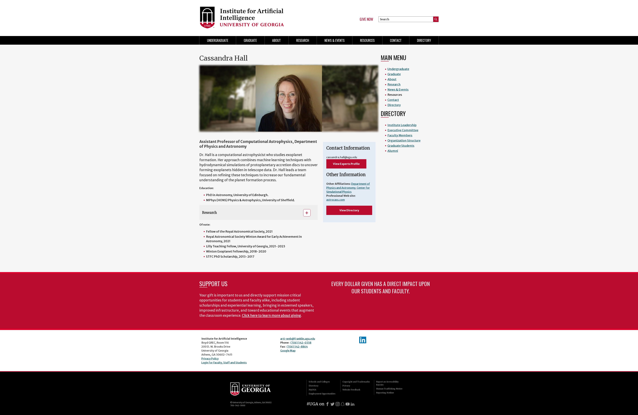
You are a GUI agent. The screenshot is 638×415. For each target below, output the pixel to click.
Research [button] (209, 212)
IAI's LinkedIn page (363, 340)
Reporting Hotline (385, 392)
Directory (424, 40)
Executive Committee (402, 130)
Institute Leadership (402, 125)
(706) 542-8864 (297, 346)
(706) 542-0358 (300, 342)
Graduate (250, 40)
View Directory (349, 210)
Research (302, 40)
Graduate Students (400, 146)
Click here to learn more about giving (271, 315)
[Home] (257, 16)
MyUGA (312, 389)
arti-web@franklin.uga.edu (297, 338)
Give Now (366, 19)
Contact (396, 40)
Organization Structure (404, 140)
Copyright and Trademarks (356, 381)
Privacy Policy (210, 358)
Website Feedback (351, 389)
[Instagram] (338, 404)
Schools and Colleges (319, 381)
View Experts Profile (346, 164)
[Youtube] (348, 404)
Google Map (288, 350)
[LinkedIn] (353, 404)
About (276, 40)
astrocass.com (335, 199)
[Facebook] (327, 404)
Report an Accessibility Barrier (387, 383)
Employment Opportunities (322, 393)
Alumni (392, 151)
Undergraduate (217, 40)
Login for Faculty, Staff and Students (224, 362)
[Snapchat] (343, 404)
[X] (332, 404)
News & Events (334, 40)
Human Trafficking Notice (389, 388)
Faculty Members (399, 135)
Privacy (346, 385)
